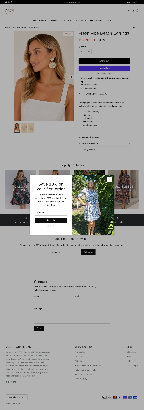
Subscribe (51, 220)
